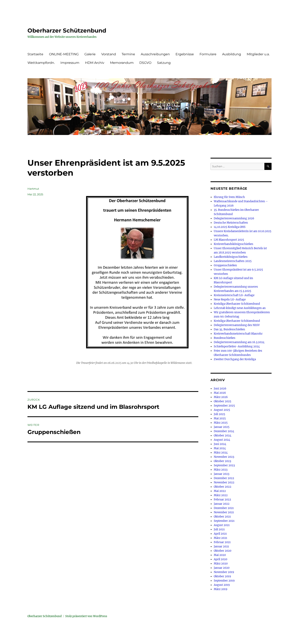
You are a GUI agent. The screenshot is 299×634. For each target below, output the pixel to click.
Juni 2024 (220, 444)
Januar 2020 (221, 568)
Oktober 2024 (222, 435)
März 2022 (221, 495)
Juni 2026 (220, 388)
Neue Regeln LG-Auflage (230, 299)
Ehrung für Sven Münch (229, 197)
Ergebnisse (185, 54)
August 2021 (222, 525)
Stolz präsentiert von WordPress (86, 616)
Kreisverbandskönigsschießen (233, 244)
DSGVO (145, 63)
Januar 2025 (221, 427)
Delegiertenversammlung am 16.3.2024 (239, 342)
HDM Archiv (94, 63)
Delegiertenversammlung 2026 (234, 218)
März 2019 (220, 589)
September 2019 (224, 580)
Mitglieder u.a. (258, 54)
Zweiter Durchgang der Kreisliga (235, 359)
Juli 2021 (219, 529)
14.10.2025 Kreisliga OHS (230, 227)
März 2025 (221, 422)
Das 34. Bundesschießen (229, 329)
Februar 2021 (222, 542)
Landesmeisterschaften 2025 (233, 261)
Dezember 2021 (224, 508)
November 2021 (224, 512)
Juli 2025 (219, 414)
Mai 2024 (220, 448)
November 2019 (224, 572)
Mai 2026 (220, 393)
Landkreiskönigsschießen (231, 257)
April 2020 (220, 559)
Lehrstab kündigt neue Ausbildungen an (240, 308)
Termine (128, 54)
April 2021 (220, 533)
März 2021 (220, 538)
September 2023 (224, 465)
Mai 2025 (220, 418)
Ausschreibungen (155, 54)
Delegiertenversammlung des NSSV (237, 325)
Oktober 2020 (222, 550)
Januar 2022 (221, 504)
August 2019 (222, 585)
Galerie (90, 54)
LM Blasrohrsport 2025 (229, 239)
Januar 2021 (221, 546)
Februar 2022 (222, 499)
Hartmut (33, 188)
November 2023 (224, 457)
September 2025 (224, 405)
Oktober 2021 (222, 516)
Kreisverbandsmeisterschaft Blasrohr (238, 333)
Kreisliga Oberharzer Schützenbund (237, 304)
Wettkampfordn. (41, 63)
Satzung (164, 63)
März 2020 (221, 563)
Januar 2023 (221, 474)
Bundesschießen (224, 338)
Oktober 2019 (222, 576)
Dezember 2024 (224, 431)
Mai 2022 (220, 491)
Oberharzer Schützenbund (66, 30)
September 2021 (224, 521)
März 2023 (220, 469)
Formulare (208, 54)
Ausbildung (231, 54)
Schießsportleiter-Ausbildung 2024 (237, 346)
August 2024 (222, 440)
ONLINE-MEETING (64, 54)
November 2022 (224, 482)
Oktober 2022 (222, 486)
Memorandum (122, 63)
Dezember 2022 (224, 478)
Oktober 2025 (222, 401)
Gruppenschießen (225, 265)
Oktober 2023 (222, 461)
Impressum (69, 63)
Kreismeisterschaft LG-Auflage (234, 295)
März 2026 (221, 397)
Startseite (35, 54)
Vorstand (108, 54)
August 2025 (222, 410)
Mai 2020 (220, 555)
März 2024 (221, 452)
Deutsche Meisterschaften (231, 222)
